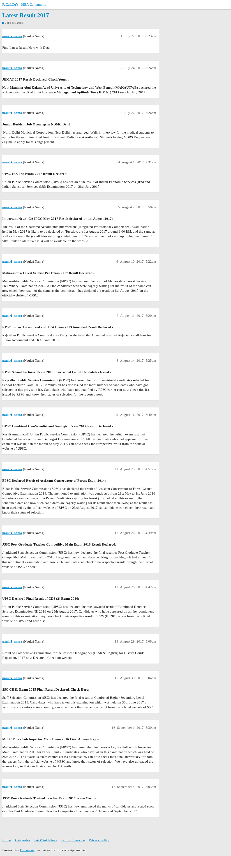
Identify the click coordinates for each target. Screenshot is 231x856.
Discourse (27, 850)
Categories (22, 840)
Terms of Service (73, 840)
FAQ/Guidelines (45, 840)
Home (6, 840)
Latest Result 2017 (25, 15)
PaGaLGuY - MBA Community (24, 4)
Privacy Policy (99, 840)
